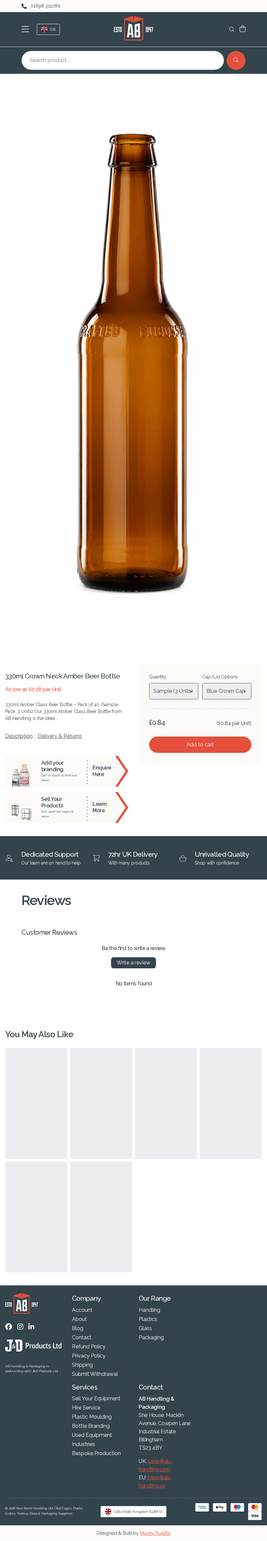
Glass (145, 1328)
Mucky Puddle (155, 1533)
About (79, 1319)
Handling (149, 1310)
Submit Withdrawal (95, 1374)
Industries (83, 1444)
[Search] (236, 60)
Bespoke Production (96, 1453)
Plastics (148, 1319)
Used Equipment (92, 1435)
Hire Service (86, 1407)
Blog (77, 1328)
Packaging (151, 1337)
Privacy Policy (88, 1355)
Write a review (133, 963)
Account (82, 1310)
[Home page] (133, 28)
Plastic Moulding (92, 1417)
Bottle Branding (91, 1426)
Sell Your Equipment (96, 1398)
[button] (26, 29)
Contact (81, 1337)
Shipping (82, 1365)
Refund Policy (88, 1346)
